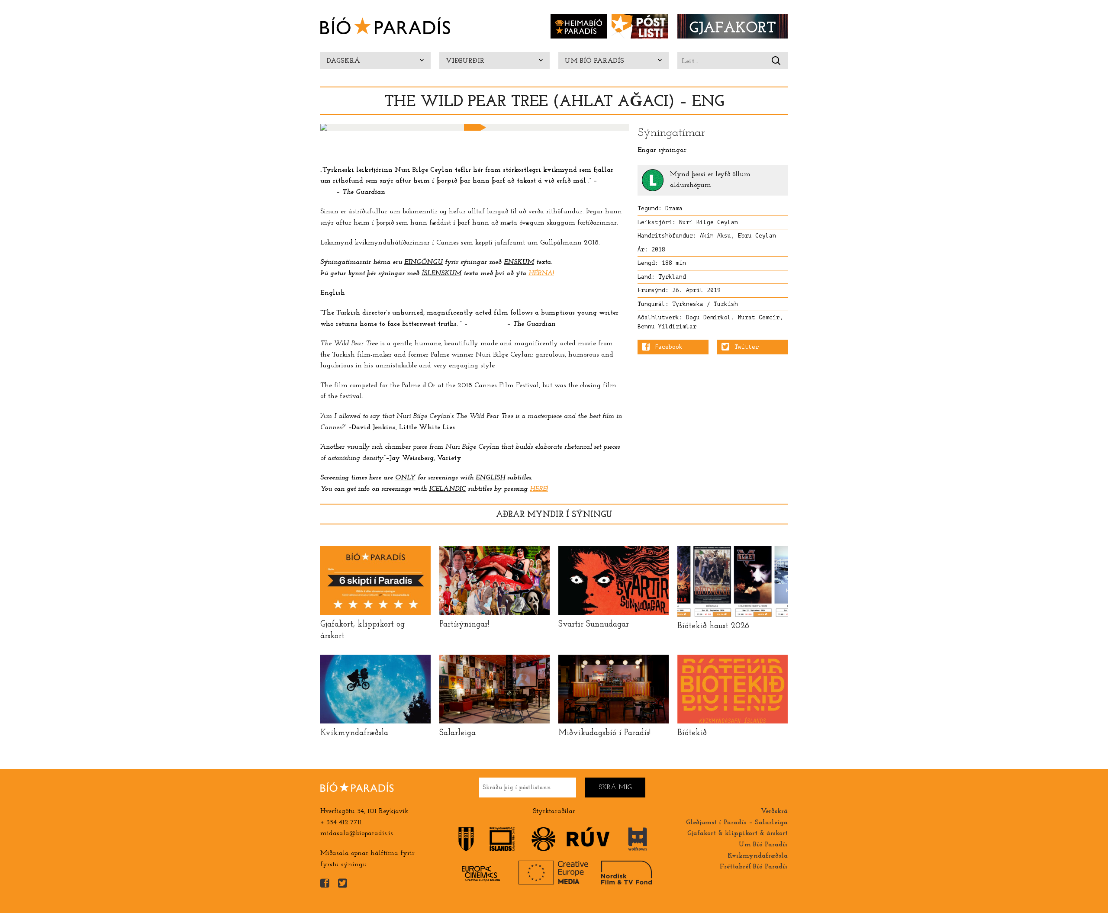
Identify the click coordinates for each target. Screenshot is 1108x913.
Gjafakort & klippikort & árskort (737, 833)
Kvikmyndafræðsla (758, 855)
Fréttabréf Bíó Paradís (754, 866)
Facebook (669, 347)
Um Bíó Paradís (594, 61)
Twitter (746, 347)
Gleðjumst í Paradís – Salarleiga (737, 822)
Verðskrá (774, 811)
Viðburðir (465, 61)
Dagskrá (343, 61)
